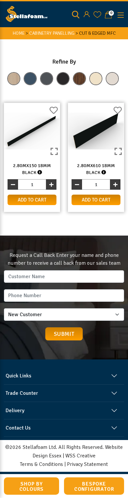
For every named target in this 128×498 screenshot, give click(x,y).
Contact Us (18, 428)
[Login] (86, 14)
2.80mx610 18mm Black (96, 169)
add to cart (32, 200)
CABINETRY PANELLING (52, 33)
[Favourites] (97, 14)
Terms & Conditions (41, 464)
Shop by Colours (31, 486)
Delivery (15, 410)
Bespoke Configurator (94, 486)
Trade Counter (22, 393)
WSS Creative (80, 455)
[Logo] (26, 13)
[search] (76, 14)
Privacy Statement (87, 464)
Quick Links (18, 376)
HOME (18, 33)
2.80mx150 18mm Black (32, 169)
